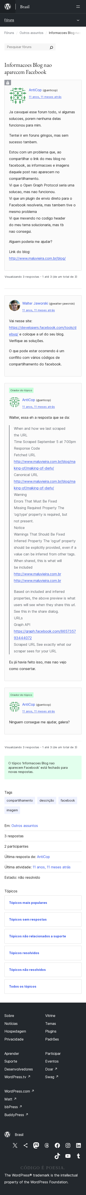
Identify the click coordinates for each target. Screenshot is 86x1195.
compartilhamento (20, 800)
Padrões (52, 1039)
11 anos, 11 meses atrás (45, 97)
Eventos (52, 1061)
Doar (51, 1069)
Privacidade (14, 1039)
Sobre (9, 1015)
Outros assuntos (31, 33)
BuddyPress (16, 1115)
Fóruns (9, 20)
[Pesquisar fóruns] (51, 46)
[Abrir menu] (79, 6)
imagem (12, 810)
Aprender (11, 1053)
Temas (50, 1023)
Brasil (19, 1134)
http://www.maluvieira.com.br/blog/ (37, 258)
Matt (10, 1099)
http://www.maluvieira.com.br (37, 574)
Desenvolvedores (18, 1069)
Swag (52, 1077)
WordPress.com (19, 1091)
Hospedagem (15, 1031)
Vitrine (50, 1015)
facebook (68, 800)
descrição (46, 800)
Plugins (50, 1031)
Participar (53, 1053)
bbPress (13, 1107)
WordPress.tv (17, 1077)
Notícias (11, 1023)
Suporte (10, 1061)
